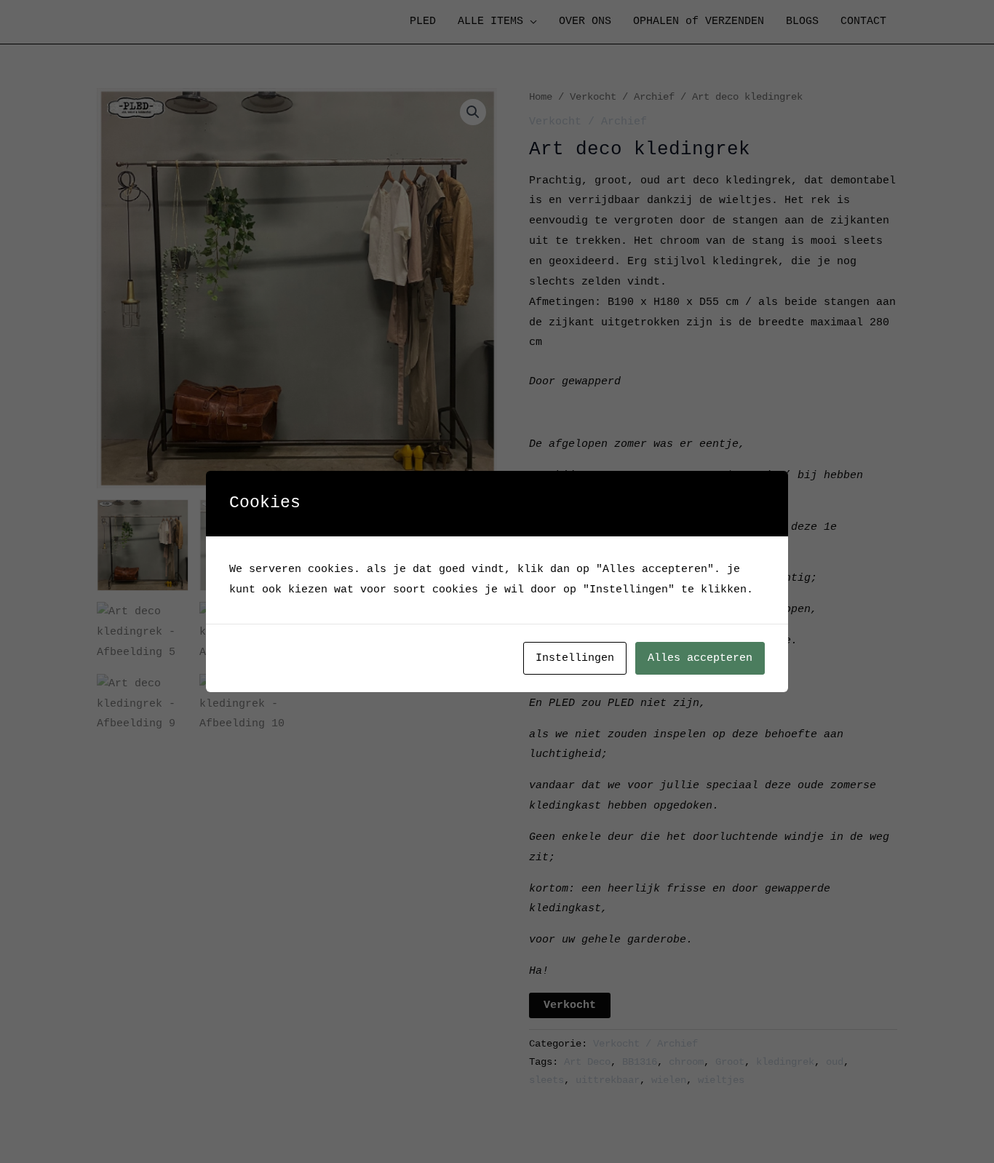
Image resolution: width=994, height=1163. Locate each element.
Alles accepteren (700, 658)
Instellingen (575, 658)
